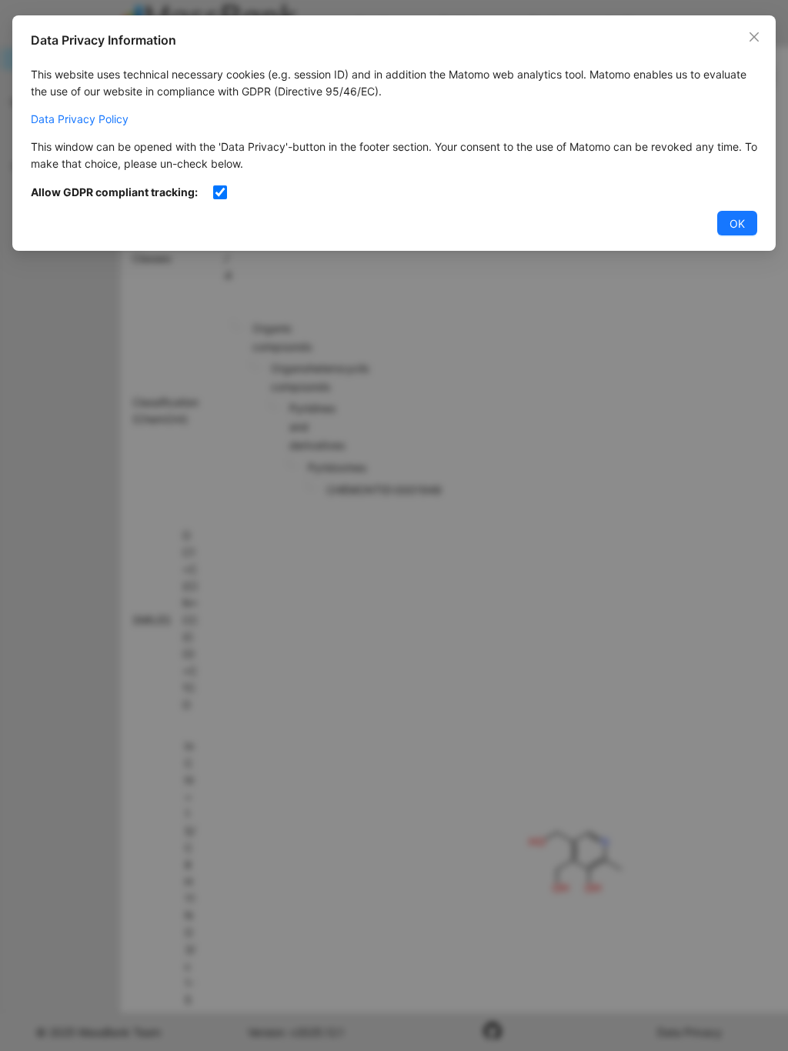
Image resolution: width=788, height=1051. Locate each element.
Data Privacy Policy (80, 118)
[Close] (754, 37)
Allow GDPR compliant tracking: (114, 192)
